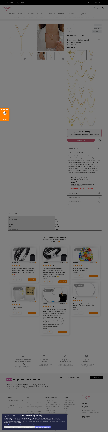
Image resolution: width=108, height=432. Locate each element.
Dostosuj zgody (29, 427)
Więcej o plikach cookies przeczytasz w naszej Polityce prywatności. (21, 424)
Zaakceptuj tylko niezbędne (13, 427)
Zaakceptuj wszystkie (43, 427)
